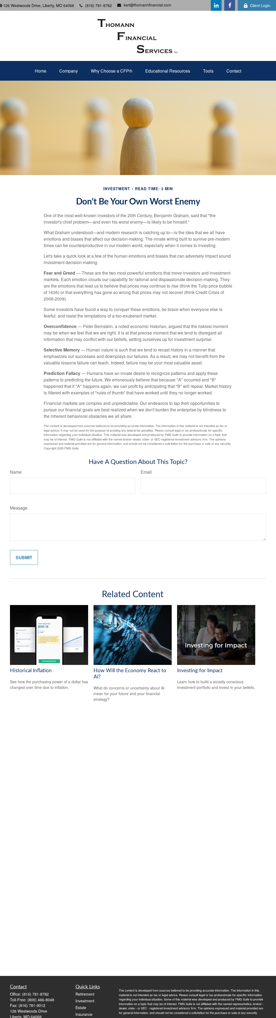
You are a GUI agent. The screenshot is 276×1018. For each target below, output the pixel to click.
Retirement (84, 994)
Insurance (83, 1014)
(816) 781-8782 (98, 5)
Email (146, 472)
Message (18, 508)
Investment (84, 1000)
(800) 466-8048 (40, 999)
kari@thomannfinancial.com (147, 5)
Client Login (260, 5)
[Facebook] (229, 5)
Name (16, 472)
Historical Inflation (31, 670)
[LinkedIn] (216, 5)
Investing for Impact (200, 670)
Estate (80, 1007)
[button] (40, 70)
